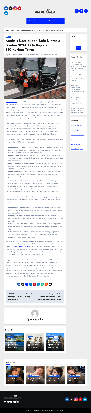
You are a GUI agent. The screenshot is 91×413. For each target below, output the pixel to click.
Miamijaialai (11, 402)
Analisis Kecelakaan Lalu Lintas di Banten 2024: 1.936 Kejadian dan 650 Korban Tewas (33, 45)
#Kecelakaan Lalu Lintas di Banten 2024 (44, 54)
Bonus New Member (77, 135)
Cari (73, 37)
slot (72, 139)
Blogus (51, 410)
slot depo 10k (75, 144)
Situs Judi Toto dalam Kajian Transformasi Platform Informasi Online (77, 89)
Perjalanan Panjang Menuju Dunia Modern (34, 342)
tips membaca (58, 21)
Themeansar (60, 410)
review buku (47, 21)
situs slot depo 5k (77, 125)
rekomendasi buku (34, 21)
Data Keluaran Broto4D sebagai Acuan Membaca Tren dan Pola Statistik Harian (78, 66)
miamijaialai (15, 54)
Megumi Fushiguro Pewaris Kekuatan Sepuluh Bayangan (77, 110)
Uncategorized (13, 375)
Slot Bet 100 (75, 130)
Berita (8, 36)
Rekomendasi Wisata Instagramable (13, 342)
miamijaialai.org (11, 102)
